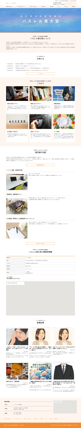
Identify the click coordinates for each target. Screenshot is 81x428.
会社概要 (51, 6)
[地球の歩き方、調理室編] (17, 371)
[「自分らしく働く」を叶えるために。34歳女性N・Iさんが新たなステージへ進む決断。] (17, 337)
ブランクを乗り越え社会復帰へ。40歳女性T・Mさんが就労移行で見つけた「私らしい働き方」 (40, 348)
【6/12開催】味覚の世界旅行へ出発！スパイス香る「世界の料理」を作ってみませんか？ (32, 70)
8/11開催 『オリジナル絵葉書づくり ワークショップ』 (25, 65)
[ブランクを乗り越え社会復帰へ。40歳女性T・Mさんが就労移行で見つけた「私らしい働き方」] (40, 337)
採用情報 (73, 6)
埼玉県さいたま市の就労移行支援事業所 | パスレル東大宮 (14, 425)
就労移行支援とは (9, 6)
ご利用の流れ (43, 6)
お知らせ (65, 6)
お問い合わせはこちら (71, 3)
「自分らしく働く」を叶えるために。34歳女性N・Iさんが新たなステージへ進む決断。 (17, 348)
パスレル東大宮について (21, 6)
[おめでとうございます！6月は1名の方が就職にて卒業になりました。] (64, 337)
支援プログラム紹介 (33, 6)
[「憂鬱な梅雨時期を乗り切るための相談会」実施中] (40, 371)
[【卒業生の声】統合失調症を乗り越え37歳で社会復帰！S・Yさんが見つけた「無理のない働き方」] (64, 371)
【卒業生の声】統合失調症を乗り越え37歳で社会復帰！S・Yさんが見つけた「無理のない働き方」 (64, 383)
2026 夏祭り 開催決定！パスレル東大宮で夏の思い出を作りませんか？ (28, 63)
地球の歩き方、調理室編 (12, 381)
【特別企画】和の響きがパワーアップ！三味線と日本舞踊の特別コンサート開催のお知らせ (32, 68)
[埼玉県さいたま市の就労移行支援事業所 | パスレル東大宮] (11, 2)
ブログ (59, 6)
